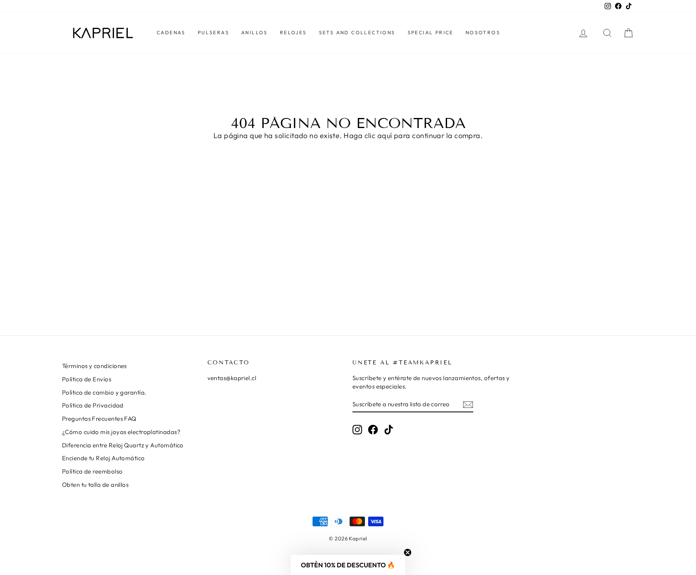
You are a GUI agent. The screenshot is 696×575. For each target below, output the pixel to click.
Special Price (431, 32)
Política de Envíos (86, 379)
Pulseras (213, 32)
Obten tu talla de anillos (95, 484)
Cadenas (171, 32)
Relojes (293, 32)
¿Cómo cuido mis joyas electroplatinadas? (121, 432)
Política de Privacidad (93, 405)
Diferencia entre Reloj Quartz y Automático (123, 445)
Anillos (254, 32)
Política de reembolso (92, 471)
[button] (348, 565)
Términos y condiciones (94, 366)
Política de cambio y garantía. (104, 392)
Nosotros (483, 32)
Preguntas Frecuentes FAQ (99, 418)
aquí (384, 135)
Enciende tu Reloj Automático (103, 458)
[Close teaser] (408, 552)
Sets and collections (357, 32)
